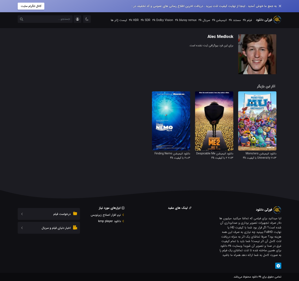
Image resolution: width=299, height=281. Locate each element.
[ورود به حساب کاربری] (77, 19)
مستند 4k (235, 20)
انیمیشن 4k (219, 20)
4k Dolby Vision (162, 20)
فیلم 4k (247, 20)
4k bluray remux (185, 20)
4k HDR (134, 20)
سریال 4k (204, 20)
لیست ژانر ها (119, 20)
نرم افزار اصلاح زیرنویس (106, 214)
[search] (21, 19)
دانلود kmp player (109, 221)
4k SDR (145, 20)
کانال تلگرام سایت (31, 6)
